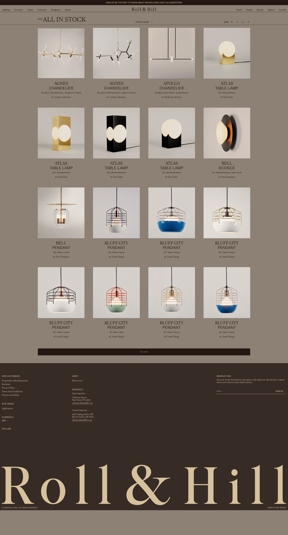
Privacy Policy (8, 388)
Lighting (6, 9)
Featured (42, 9)
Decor (30, 9)
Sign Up (279, 391)
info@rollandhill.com (82, 420)
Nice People (280, 508)
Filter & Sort (144, 22)
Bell (227, 168)
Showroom (77, 381)
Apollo (171, 88)
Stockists (6, 384)
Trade (239, 9)
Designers (55, 9)
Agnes (61, 88)
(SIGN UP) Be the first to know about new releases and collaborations (144, 2)
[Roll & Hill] (144, 9)
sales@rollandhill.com (82, 403)
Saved (249, 9)
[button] (144, 351)
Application (7, 409)
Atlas (226, 88)
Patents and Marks (10, 395)
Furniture (18, 9)
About (68, 9)
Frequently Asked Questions (15, 381)
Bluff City (116, 247)
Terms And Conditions (12, 392)
